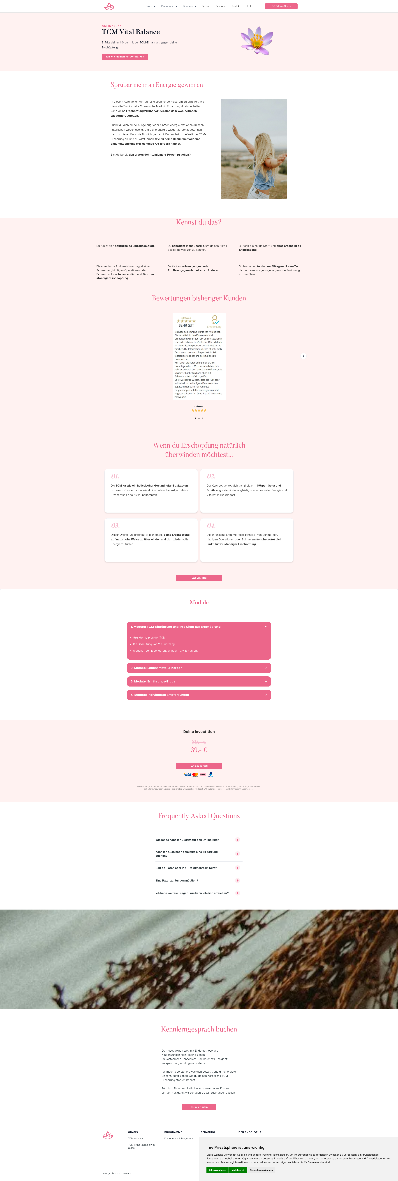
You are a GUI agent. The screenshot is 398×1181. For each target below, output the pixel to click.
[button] (151, 6)
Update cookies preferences (14, 1179)
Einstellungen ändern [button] (261, 1170)
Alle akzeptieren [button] (217, 1170)
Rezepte (206, 6)
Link (249, 6)
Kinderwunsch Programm (178, 1138)
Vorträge (221, 6)
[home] (109, 6)
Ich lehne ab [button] (238, 1170)
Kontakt (236, 6)
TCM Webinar (135, 1138)
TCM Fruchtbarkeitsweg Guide (141, 1146)
